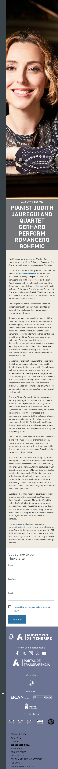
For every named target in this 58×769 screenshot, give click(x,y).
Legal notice (18, 755)
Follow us (16, 762)
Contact (15, 741)
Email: (10, 593)
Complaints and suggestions (26, 759)
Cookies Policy (18, 752)
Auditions (16, 737)
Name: (10, 565)
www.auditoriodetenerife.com (22, 527)
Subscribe (16, 748)
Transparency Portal (22, 766)
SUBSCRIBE (17, 619)
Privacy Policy (18, 734)
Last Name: (12, 579)
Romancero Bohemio (26, 273)
